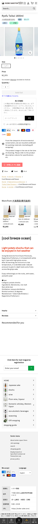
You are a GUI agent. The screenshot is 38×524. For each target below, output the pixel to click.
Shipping (13, 80)
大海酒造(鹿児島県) (8, 19)
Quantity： (6, 82)
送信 (29, 118)
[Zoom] (30, 53)
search (12, 446)
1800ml (6, 66)
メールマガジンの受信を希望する (18, 124)
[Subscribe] (31, 368)
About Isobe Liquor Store (18, 440)
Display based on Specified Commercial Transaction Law (17, 454)
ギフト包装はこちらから (10, 96)
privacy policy (15, 459)
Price (4, 71)
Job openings (15, 443)
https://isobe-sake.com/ (20, 508)
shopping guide (15, 449)
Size (3, 62)
